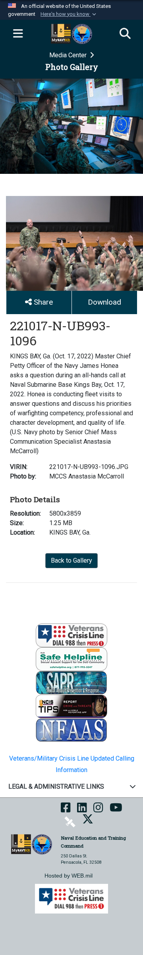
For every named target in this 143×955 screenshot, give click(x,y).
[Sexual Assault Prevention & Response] (71, 682)
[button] (69, 14)
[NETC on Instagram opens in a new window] (98, 810)
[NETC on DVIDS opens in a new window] (70, 821)
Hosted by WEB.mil (68, 875)
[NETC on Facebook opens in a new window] (66, 810)
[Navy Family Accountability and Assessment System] (71, 729)
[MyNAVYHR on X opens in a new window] (87, 821)
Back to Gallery (71, 560)
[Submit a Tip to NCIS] (71, 706)
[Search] (125, 34)
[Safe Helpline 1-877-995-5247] (71, 658)
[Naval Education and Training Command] (31, 844)
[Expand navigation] (18, 34)
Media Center (68, 55)
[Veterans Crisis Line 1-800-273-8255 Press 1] (71, 635)
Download (104, 302)
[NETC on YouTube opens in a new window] (116, 810)
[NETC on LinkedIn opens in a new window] (82, 810)
